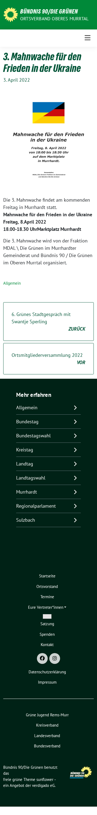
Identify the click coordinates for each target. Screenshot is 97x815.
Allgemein (12, 283)
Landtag (24, 464)
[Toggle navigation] (87, 38)
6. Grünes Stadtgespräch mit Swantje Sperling (48, 321)
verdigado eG (43, 785)
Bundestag (27, 421)
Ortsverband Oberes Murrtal (54, 19)
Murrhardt (26, 492)
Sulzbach (25, 520)
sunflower (44, 779)
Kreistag (24, 450)
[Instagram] (54, 658)
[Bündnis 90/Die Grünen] (10, 14)
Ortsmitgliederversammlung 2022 (48, 358)
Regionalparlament (36, 506)
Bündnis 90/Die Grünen (49, 11)
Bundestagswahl (33, 436)
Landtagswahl (30, 478)
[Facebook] (42, 658)
